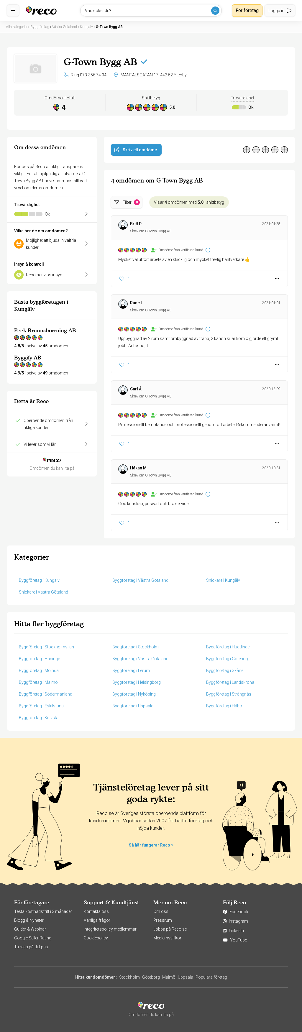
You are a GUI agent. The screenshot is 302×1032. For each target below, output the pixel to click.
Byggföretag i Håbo (224, 706)
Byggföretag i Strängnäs (228, 694)
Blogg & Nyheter (29, 920)
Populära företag (211, 977)
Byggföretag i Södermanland (45, 694)
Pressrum (162, 920)
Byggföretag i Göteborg (228, 658)
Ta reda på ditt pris (31, 946)
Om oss (160, 911)
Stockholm (129, 977)
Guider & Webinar (30, 929)
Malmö (168, 977)
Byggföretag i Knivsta (38, 717)
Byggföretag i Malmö (38, 682)
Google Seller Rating (32, 938)
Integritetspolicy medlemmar (110, 929)
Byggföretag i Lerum (131, 670)
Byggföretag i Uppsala (132, 706)
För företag (247, 10)
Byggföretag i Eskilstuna (41, 706)
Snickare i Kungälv (223, 580)
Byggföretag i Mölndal (39, 670)
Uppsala (185, 977)
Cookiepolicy (96, 938)
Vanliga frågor (97, 920)
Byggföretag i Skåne (224, 670)
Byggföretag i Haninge (39, 658)
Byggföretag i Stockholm (135, 647)
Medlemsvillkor (167, 938)
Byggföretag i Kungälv (39, 580)
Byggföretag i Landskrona (230, 682)
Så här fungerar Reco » (151, 845)
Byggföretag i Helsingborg (136, 682)
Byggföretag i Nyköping (134, 694)
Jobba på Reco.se (170, 929)
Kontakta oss (96, 911)
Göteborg (151, 977)
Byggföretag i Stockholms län (46, 647)
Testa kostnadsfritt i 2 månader (43, 911)
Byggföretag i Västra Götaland (140, 580)
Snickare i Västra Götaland (43, 592)
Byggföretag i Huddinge (228, 647)
